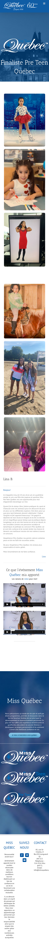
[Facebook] (22, 855)
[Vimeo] (27, 855)
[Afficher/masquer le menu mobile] (44, 3)
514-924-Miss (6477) (39, 864)
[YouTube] (24, 860)
